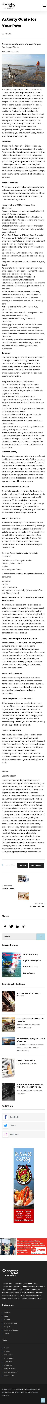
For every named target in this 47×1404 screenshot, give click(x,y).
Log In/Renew (29, 973)
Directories (8, 1358)
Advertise (8, 1362)
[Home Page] (8, 3)
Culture (23, 865)
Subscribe (8, 1355)
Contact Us (9, 1376)
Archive (7, 1351)
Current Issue (10, 945)
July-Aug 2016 (36, 865)
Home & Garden (10, 1323)
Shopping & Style (11, 1330)
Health (7, 1320)
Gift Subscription (30, 967)
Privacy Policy (9, 1369)
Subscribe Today (30, 954)
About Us (8, 1365)
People (7, 1327)
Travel (7, 1334)
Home (6, 1348)
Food (6, 1316)
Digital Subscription (32, 960)
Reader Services (10, 1372)
